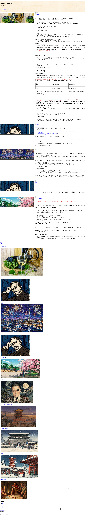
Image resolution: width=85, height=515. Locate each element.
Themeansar (11, 512)
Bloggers (8, 512)
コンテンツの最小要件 (40, 132)
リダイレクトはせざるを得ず (38, 198)
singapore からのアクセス (38, 14)
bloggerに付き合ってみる (38, 150)
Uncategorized (37, 124)
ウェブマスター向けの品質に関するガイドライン (44, 134)
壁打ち (3, 506)
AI (2, 503)
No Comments (42, 127)
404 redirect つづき (2, 453)
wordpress (37, 149)
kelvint (36, 127)
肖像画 (36, 182)
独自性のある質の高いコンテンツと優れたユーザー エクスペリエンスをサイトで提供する (49, 133)
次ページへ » (1, 243)
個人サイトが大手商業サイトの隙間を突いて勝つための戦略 (6, 404)
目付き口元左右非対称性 (3, 379)
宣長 (2, 507)
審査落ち (1, 277)
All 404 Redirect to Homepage (3, 479)
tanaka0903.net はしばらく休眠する (4, 428)
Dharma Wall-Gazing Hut (6, 3)
